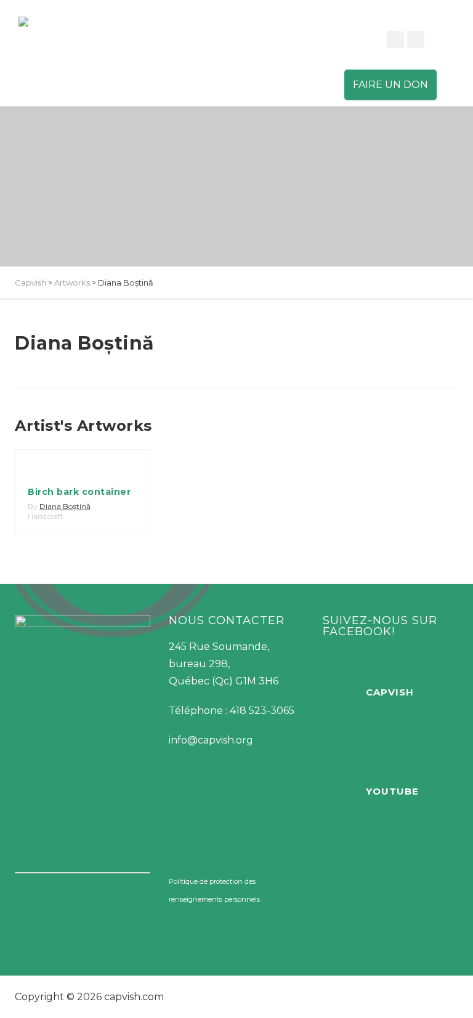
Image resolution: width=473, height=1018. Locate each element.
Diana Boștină (65, 506)
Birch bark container (79, 491)
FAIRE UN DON (390, 84)
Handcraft (45, 516)
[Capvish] (58, 21)
